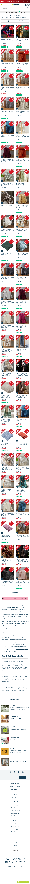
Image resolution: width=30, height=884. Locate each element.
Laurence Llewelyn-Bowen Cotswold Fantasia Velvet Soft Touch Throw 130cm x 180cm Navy (7, 41)
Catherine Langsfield (22, 649)
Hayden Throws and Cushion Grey (7, 112)
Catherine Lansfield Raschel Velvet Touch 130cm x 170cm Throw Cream (7, 326)
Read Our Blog (15, 816)
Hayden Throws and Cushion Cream (7, 64)
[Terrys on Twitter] (11, 772)
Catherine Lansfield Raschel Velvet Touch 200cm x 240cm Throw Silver (7, 302)
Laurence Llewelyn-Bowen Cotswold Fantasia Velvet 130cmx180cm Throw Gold (22, 41)
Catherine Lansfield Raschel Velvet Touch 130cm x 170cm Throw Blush (22, 583)
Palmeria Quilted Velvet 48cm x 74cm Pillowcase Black (7, 582)
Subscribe (15, 834)
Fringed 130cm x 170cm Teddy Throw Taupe (6, 206)
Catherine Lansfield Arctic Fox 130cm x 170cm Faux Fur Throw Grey (7, 89)
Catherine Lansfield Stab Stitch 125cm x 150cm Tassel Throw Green (7, 184)
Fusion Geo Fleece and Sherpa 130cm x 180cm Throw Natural (22, 113)
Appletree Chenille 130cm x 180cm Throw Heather (7, 536)
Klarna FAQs (15, 797)
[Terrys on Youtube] (23, 772)
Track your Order (15, 789)
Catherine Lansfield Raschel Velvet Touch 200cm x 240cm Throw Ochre (22, 207)
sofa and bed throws (12, 607)
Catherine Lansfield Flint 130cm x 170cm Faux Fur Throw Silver (6, 490)
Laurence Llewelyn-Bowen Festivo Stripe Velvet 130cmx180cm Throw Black (22, 374)
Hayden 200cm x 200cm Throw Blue (21, 350)
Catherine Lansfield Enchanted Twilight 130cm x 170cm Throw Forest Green (22, 490)
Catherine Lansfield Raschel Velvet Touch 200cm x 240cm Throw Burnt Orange (22, 65)
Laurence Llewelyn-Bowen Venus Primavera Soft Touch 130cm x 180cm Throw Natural (22, 397)
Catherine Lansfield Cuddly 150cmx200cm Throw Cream (7, 230)
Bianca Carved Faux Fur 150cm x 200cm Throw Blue (22, 514)
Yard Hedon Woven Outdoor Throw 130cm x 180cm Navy (22, 536)
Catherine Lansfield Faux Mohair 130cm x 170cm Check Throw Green (6, 420)
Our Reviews (15, 829)
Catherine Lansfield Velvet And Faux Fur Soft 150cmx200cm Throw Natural (6, 397)
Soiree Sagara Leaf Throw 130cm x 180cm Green (21, 230)
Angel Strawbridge (7, 651)
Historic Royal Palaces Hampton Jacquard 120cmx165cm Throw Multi (7, 468)
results (5, 21)
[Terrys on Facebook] (6, 772)
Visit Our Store (15, 832)
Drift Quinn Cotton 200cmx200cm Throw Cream (22, 136)
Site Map (15, 842)
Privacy (15, 848)
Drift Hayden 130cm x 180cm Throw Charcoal (22, 278)
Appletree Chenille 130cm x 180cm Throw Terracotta (22, 444)
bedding (19, 640)
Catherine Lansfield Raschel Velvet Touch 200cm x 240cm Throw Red (22, 302)
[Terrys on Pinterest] (15, 772)
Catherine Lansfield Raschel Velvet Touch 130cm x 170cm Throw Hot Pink (22, 326)
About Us (15, 824)
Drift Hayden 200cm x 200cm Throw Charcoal (7, 278)
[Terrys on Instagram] (19, 772)
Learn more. (24, 598)
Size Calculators (15, 805)
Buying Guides (15, 813)
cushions (12, 640)
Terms (15, 845)
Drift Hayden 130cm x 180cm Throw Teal (22, 420)
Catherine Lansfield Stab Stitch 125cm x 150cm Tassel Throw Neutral (22, 468)
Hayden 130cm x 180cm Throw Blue (6, 444)
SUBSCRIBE (22, 777)
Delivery (15, 794)
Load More (15, 593)
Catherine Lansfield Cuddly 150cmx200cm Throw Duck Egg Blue (22, 255)
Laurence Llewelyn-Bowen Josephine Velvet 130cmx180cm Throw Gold (22, 560)
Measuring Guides (15, 810)
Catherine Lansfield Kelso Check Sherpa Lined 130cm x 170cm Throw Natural (7, 350)
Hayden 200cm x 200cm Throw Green (6, 254)
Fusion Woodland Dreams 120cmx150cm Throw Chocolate (6, 560)
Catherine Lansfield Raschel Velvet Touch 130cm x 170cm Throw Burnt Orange (22, 161)
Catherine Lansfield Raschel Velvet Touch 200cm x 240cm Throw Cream (7, 514)
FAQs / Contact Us (15, 786)
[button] (23, 21)
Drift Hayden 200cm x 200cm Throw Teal (7, 136)
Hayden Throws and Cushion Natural (22, 88)
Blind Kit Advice (15, 808)
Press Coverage (15, 826)
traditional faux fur (15, 626)
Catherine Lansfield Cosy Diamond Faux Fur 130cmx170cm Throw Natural (6, 375)
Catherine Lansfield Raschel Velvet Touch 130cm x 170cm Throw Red (7, 161)
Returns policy (15, 792)
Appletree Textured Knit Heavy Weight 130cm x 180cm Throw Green (21, 184)
